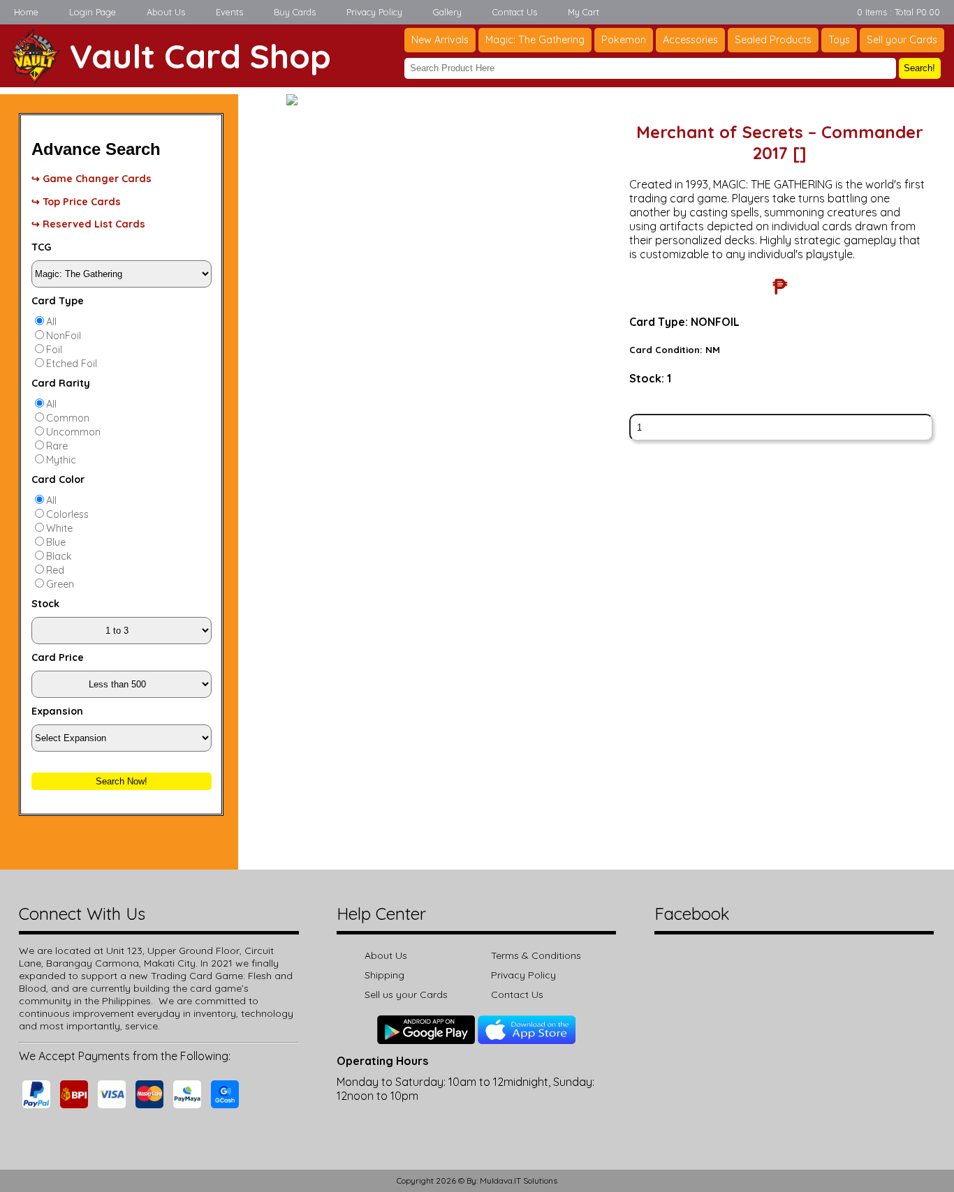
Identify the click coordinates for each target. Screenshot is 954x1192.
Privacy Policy (374, 11)
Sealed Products (773, 39)
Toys (839, 39)
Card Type (57, 301)
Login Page (92, 11)
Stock (45, 603)
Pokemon (623, 39)
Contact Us (514, 11)
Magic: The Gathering (535, 39)
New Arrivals (440, 39)
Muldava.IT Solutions (518, 1180)
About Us (166, 11)
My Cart (583, 11)
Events (229, 11)
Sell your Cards (902, 39)
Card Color (58, 479)
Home (26, 11)
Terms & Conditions (536, 955)
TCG (41, 247)
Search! (919, 68)
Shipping (384, 975)
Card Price (57, 657)
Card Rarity (60, 383)
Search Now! (121, 781)
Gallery (447, 11)
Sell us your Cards (406, 994)
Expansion (57, 711)
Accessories (690, 39)
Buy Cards (295, 11)
